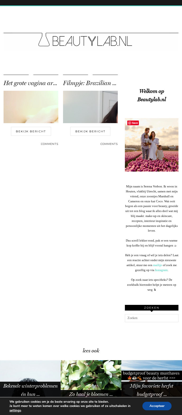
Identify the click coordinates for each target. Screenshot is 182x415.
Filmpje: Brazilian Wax (94, 83)
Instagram (161, 270)
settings (15, 410)
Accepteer (157, 406)
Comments (49, 144)
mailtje (157, 265)
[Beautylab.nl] (91, 31)
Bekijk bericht (31, 131)
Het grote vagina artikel (34, 83)
